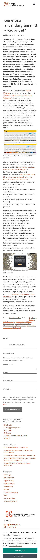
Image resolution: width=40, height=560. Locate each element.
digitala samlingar (21, 322)
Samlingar (32, 320)
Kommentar (8, 364)
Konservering (8, 486)
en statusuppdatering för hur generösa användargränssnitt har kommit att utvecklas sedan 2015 (19, 176)
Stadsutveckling (9, 498)
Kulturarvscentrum (21, 326)
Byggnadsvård (9, 478)
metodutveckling (8, 328)
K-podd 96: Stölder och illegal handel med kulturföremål (18, 451)
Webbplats (7, 389)
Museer (6, 489)
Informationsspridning (9, 326)
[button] (34, 4)
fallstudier (28, 322)
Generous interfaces (25, 324)
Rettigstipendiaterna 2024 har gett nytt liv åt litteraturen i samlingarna (20, 459)
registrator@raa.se (13, 525)
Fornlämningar (9, 483)
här (4, 405)
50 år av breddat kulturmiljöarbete (16, 448)
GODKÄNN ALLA (20, 550)
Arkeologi (7, 475)
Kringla (8, 433)
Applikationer (7, 322)
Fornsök (8, 430)
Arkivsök (9, 425)
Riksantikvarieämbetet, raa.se (16, 436)
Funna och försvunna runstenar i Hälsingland (19, 455)
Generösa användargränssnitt (11, 324)
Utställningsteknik (10, 501)
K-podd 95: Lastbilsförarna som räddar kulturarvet (17, 464)
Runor (8, 438)
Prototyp (15, 328)
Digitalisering (32, 318)
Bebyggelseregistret (13, 428)
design (13, 322)
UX (20, 328)
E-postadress (8, 380)
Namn (5, 372)
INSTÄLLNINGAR (18, 556)
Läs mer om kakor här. (15, 546)
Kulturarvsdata (31, 326)
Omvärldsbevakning (11, 492)
